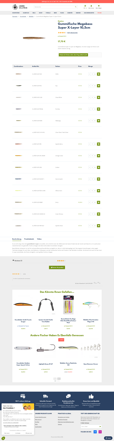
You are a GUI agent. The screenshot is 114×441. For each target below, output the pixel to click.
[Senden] (100, 426)
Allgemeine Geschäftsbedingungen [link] (66, 422)
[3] (62, 32)
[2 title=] (59, 260)
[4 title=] (63, 260)
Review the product (57, 267)
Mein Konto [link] (91, 8)
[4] (64, 32)
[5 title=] (65, 260)
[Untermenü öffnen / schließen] (16, 13)
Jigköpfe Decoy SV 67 (46, 356)
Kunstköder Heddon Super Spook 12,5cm (23, 356)
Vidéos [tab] (39, 239)
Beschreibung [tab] (16, 239)
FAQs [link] (36, 424)
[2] (60, 32)
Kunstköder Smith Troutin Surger (23, 313)
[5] (65, 32)
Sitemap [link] (60, 424)
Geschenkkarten (89, 13)
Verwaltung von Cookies (63, 417)
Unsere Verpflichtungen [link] (40, 417)
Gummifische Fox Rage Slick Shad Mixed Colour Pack (68, 313)
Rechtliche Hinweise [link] (62, 419)
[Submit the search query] (76, 7)
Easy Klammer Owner (91, 356)
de (84, 8)
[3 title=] (61, 260)
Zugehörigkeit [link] (38, 426)
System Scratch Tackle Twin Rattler (46, 313)
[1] (59, 32)
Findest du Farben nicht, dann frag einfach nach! (73, 55)
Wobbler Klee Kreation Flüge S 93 (91, 313)
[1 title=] (58, 260)
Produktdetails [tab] (29, 239)
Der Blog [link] (37, 422)
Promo (100, 13)
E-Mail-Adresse (85, 423)
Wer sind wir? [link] (38, 419)
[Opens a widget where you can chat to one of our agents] (108, 438)
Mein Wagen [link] (99, 8)
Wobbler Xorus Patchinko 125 (68, 356)
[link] (95, 431)
